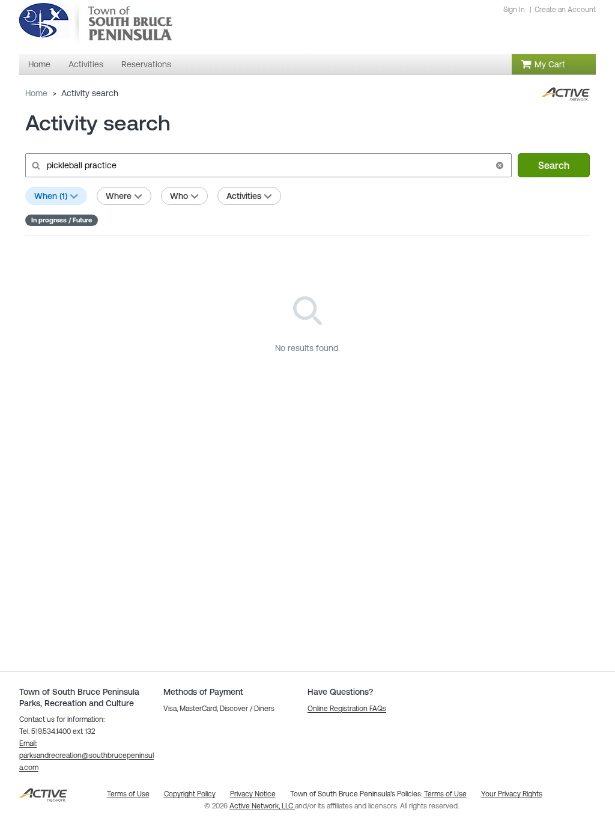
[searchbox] (267, 165)
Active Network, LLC (262, 806)
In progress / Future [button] (61, 220)
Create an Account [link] (565, 9)
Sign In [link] (514, 9)
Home (36, 93)
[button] (499, 165)
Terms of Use (445, 794)
